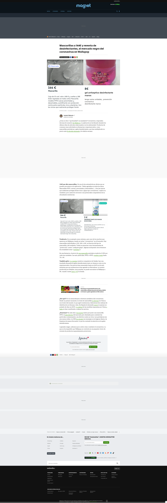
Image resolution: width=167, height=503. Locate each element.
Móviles (49, 443)
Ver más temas (51, 453)
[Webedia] (117, 1)
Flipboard (75, 57)
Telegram (103, 453)
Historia (69, 11)
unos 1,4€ (74, 271)
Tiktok (113, 453)
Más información (93, 501)
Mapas (48, 11)
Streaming (49, 441)
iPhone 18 (77, 36)
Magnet (83, 6)
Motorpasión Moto (94, 476)
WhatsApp (90, 453)
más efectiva (69, 315)
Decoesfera (103, 476)
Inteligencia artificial (76, 446)
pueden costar (98, 255)
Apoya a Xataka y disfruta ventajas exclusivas (106, 457)
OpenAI (93, 36)
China (58, 36)
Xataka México (50, 491)
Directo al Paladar (83, 474)
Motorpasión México (92, 492)
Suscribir (106, 442)
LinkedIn (111, 453)
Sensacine (71, 474)
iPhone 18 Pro (103, 432)
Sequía (68, 36)
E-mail (77, 57)
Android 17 (78, 432)
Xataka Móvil (50, 476)
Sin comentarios (65, 57)
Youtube (98, 453)
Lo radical (79, 307)
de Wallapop (77, 123)
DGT (73, 36)
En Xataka (82, 286)
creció (96, 305)
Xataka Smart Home (50, 480)
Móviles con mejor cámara (92, 432)
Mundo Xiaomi (50, 483)
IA (89, 36)
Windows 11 (74, 448)
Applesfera (49, 478)
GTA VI (82, 36)
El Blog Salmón (115, 474)
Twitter (117, 11)
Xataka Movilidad (76, 443)
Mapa (98, 36)
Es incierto (79, 313)
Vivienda (63, 11)
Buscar (117, 463)
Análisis (61, 441)
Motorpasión (92, 474)
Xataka (48, 474)
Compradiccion (104, 478)
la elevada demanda (73, 131)
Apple (48, 446)
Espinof (70, 476)
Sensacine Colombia (71, 493)
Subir (116, 468)
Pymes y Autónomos (114, 477)
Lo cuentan (73, 261)
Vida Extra (60, 476)
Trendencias (103, 474)
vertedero (76, 249)
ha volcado (79, 319)
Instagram (100, 453)
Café (86, 36)
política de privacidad (90, 349)
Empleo (61, 448)
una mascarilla (83, 253)
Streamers (55, 11)
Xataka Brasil (50, 493)
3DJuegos (60, 474)
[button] (69, 115)
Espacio (74, 441)
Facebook (119, 11)
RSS (106, 453)
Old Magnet (72, 354)
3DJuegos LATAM (61, 491)
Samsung (62, 446)
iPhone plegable (70, 432)
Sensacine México (72, 491)
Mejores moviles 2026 (60, 432)
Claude (83, 432)
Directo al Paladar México (83, 492)
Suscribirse (94, 346)
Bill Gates (63, 36)
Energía (61, 443)
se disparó (95, 301)
